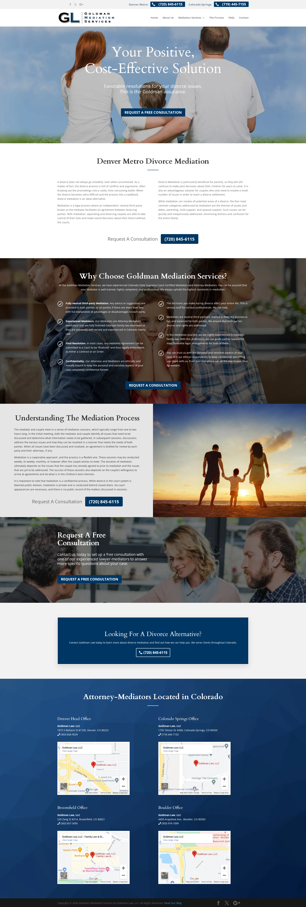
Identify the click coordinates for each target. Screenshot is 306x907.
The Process (216, 17)
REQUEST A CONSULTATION (153, 385)
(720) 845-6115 (180, 239)
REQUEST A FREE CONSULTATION (153, 112)
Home (154, 17)
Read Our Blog (173, 903)
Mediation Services (189, 17)
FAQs (231, 17)
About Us (168, 17)
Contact (244, 17)
